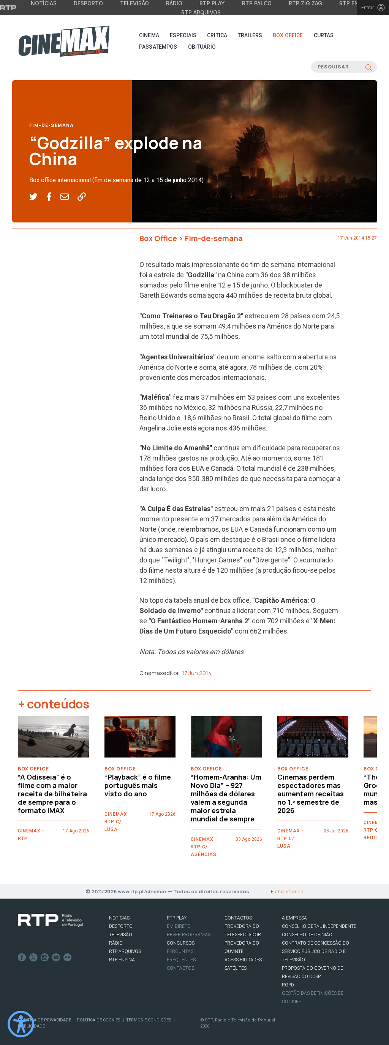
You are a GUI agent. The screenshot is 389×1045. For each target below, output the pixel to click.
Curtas (324, 35)
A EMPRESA (294, 918)
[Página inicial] (63, 41)
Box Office (288, 35)
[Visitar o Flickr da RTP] (67, 957)
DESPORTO (121, 926)
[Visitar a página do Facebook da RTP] (22, 957)
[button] (37, 197)
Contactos (180, 968)
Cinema (149, 35)
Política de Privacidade (44, 1020)
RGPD (288, 985)
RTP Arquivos (201, 12)
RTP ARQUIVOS (125, 951)
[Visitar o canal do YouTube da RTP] (56, 957)
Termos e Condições (148, 1020)
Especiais (183, 35)
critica (217, 35)
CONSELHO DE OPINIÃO (307, 934)
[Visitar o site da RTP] (8, 7)
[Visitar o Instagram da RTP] (45, 957)
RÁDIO (116, 943)
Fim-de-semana (51, 125)
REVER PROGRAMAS (188, 934)
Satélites (236, 968)
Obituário (202, 47)
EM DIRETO (179, 926)
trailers (250, 35)
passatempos (158, 47)
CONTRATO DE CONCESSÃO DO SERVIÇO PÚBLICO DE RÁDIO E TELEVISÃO (315, 951)
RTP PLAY (177, 918)
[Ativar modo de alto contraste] (21, 1024)
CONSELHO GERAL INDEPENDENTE (319, 926)
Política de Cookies (98, 1020)
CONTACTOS (238, 918)
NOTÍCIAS (119, 918)
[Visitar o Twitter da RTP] (33, 957)
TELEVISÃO (120, 934)
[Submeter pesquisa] (369, 67)
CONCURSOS (180, 943)
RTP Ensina (122, 959)
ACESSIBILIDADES (243, 959)
